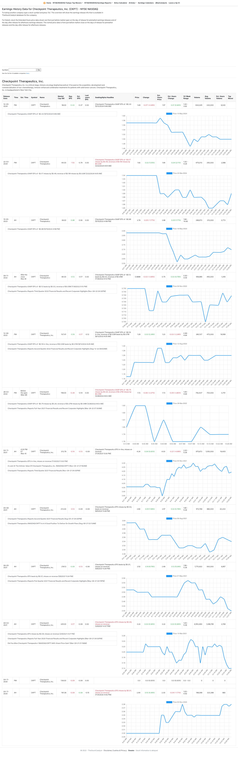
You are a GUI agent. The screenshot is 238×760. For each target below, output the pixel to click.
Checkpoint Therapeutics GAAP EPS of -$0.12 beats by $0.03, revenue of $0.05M (113, 276)
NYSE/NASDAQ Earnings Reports (97, 3)
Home (48, 3)
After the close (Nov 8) (24, 277)
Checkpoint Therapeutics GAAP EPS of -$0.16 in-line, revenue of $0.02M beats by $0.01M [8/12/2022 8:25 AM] (51, 344)
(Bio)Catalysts (161, 3)
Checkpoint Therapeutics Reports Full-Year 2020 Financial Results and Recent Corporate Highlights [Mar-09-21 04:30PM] (55, 638)
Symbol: (5, 70)
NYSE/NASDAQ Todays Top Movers (67, 3)
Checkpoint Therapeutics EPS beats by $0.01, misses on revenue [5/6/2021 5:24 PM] (40, 576)
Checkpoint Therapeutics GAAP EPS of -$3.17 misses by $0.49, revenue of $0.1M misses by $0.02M (113, 162)
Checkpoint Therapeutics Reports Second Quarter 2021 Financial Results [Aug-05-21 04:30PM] (45, 519)
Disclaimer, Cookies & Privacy (115, 750)
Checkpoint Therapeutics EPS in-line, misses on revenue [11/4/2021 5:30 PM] (38, 461)
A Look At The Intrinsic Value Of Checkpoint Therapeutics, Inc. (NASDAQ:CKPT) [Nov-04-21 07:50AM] (47, 466)
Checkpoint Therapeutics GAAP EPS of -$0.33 (113, 104)
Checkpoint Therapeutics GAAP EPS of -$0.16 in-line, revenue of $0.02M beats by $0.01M (113, 333)
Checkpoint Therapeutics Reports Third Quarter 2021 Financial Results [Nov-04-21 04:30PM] (44, 471)
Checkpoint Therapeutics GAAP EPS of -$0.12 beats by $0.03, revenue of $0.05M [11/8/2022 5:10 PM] (47, 286)
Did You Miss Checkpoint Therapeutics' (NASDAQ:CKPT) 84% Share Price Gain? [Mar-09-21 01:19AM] (47, 643)
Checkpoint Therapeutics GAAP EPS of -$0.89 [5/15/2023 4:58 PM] (34, 229)
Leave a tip (173, 3)
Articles (132, 3)
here (27, 73)
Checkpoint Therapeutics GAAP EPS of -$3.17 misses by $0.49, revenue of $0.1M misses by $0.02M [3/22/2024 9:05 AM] (55, 173)
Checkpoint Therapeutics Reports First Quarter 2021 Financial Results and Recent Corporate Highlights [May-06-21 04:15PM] (56, 581)
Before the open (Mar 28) (24, 393)
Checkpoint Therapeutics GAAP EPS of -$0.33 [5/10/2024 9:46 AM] (34, 114)
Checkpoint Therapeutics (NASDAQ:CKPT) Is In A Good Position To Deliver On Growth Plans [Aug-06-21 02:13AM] (52, 523)
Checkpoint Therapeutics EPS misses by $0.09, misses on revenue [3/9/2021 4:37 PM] (41, 634)
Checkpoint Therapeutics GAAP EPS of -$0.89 (113, 219)
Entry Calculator (120, 3)
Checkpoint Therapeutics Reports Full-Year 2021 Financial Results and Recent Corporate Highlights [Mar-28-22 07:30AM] (55, 408)
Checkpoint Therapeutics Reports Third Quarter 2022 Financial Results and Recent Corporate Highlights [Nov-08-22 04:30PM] (57, 291)
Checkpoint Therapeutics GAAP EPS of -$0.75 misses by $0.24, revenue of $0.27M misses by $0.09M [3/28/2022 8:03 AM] (55, 404)
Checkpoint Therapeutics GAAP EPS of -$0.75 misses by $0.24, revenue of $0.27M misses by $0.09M (113, 392)
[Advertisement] (119, 45)
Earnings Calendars (146, 3)
